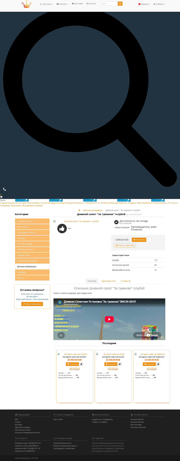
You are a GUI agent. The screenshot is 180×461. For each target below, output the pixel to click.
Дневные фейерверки (26, 266)
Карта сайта (58, 419)
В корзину (140, 239)
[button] (144, 3)
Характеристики (108, 281)
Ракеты (20, 278)
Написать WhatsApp (109, 203)
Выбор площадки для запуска (65, 446)
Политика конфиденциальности (27, 432)
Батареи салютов (27, 203)
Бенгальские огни (25, 249)
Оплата (92, 3)
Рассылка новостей (138, 427)
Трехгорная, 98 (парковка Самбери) (27, 205)
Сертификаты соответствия (64, 448)
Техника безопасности (62, 443)
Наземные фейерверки (27, 261)
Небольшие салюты (26, 232)
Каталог (63, 4)
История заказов (137, 422)
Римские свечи (23, 255)
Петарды (52, 203)
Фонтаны (60, 203)
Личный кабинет (137, 419)
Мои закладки (136, 425)
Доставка (78, 3)
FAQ (16, 419)
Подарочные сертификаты (102, 419)
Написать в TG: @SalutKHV (25, 451)
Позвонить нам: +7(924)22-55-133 (28, 443)
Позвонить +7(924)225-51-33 (87, 203)
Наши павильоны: (144, 203)
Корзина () (13, 203)
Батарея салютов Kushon (74, 356)
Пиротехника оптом (23, 430)
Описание (92, 281)
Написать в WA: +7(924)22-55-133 (27, 448)
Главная (3, 203)
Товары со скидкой (99, 422)
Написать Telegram (127, 203)
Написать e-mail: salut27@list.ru (27, 446)
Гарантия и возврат (22, 427)
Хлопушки (69, 203)
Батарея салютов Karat (113, 356)
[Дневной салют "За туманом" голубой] (80, 221)
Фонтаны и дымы (24, 244)
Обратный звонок (33, 304)
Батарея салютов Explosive (151, 356)
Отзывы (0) (126, 281)
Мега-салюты (41, 203)
